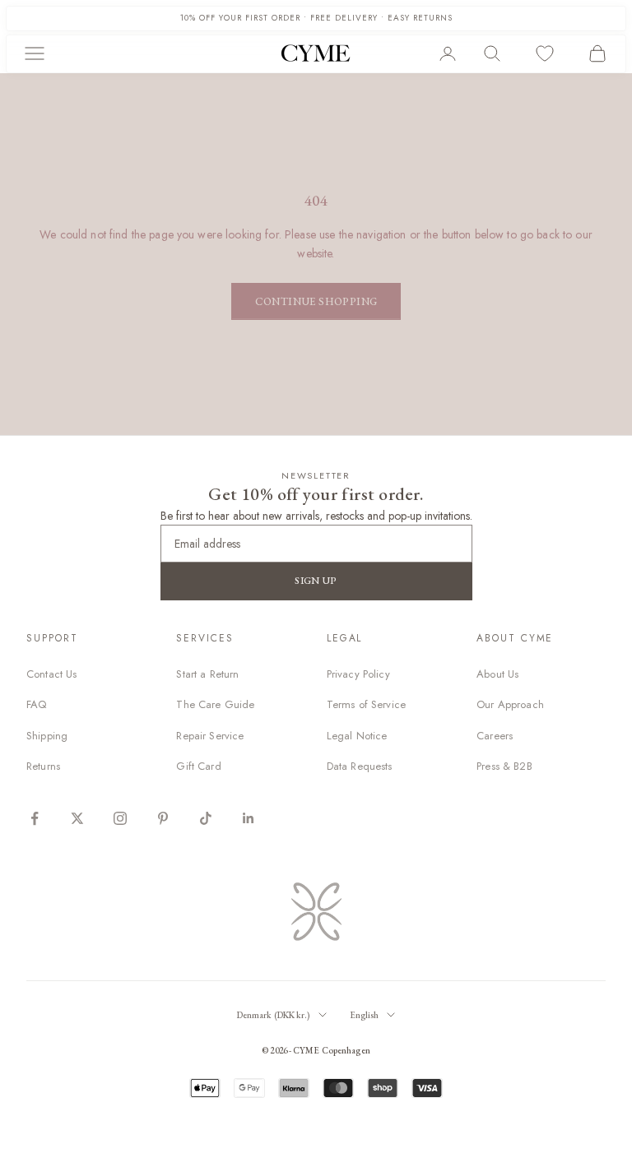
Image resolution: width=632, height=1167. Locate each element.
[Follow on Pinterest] (163, 818)
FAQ (36, 704)
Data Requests (360, 766)
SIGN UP (316, 580)
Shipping (46, 735)
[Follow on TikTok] (206, 818)
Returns (43, 766)
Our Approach (510, 704)
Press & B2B (504, 766)
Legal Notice (357, 735)
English (364, 1015)
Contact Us (51, 674)
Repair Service (210, 735)
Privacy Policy (358, 674)
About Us (497, 674)
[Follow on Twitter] (77, 818)
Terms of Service (366, 704)
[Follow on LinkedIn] (248, 818)
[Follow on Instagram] (120, 818)
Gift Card (198, 766)
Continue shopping (316, 301)
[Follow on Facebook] (34, 818)
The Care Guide (215, 704)
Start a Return (207, 674)
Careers (494, 735)
